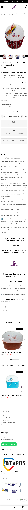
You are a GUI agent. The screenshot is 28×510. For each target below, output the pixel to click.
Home (2, 13)
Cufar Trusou (18, 13)
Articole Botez (9, 13)
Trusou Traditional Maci (14, 253)
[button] (25, 7)
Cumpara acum (14, 111)
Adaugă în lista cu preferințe (11, 116)
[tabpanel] (14, 341)
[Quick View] (22, 348)
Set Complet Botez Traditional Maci (14, 240)
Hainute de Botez (14, 276)
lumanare (14, 83)
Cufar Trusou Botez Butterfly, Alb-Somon (11, 352)
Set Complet (23, 83)
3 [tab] (15, 359)
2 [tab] (13, 359)
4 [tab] (17, 359)
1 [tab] (11, 359)
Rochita (18, 88)
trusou (9, 83)
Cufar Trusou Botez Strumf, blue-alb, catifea (12, 395)
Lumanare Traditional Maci (13, 251)
